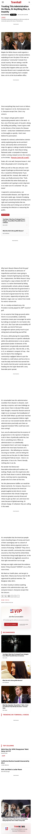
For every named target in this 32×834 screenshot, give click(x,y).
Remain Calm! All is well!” (20, 157)
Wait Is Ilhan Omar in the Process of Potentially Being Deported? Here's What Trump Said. (15, 819)
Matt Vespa (5, 710)
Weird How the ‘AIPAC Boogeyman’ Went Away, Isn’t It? (15, 750)
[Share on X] (2, 596)
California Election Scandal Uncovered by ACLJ (15, 762)
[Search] (29, 2)
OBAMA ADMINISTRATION (7, 602)
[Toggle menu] (2, 2)
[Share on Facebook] (9, 596)
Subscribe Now (23, 624)
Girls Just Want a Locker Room (11, 769)
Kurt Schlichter (5, 15)
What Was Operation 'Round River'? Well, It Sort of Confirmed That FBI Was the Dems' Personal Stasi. (15, 706)
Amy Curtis (5, 658)
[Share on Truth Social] (5, 596)
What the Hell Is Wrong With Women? (12, 680)
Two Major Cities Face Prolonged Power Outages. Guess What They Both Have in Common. (16, 655)
